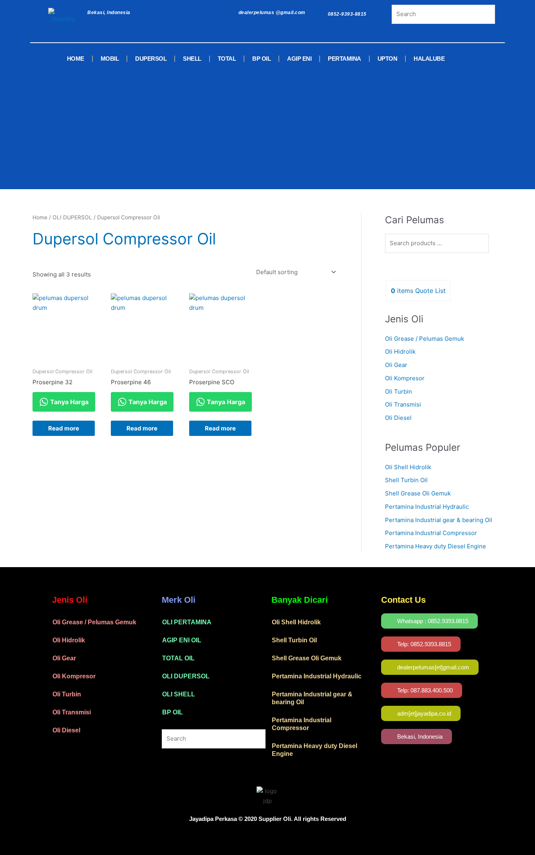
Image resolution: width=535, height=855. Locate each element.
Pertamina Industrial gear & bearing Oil (438, 520)
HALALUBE (429, 58)
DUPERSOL (150, 58)
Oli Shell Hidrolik (408, 467)
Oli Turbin (398, 391)
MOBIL (110, 58)
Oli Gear (396, 365)
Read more (63, 428)
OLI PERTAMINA (186, 622)
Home (40, 217)
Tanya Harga (69, 402)
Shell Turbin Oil (406, 480)
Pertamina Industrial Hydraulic (427, 506)
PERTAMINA (344, 58)
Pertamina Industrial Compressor (431, 533)
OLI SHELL (178, 694)
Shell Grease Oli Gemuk (418, 493)
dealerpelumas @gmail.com (272, 12)
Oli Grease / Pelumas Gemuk (424, 338)
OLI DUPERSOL (72, 217)
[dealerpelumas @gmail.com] (230, 11)
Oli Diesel (398, 417)
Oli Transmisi (403, 404)
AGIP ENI (299, 58)
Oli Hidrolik (400, 351)
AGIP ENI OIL (181, 640)
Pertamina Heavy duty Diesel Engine (435, 546)
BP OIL (261, 58)
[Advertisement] (256, 126)
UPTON (388, 58)
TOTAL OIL (178, 658)
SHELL (192, 58)
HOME (75, 58)
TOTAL (227, 58)
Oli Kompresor (405, 378)
